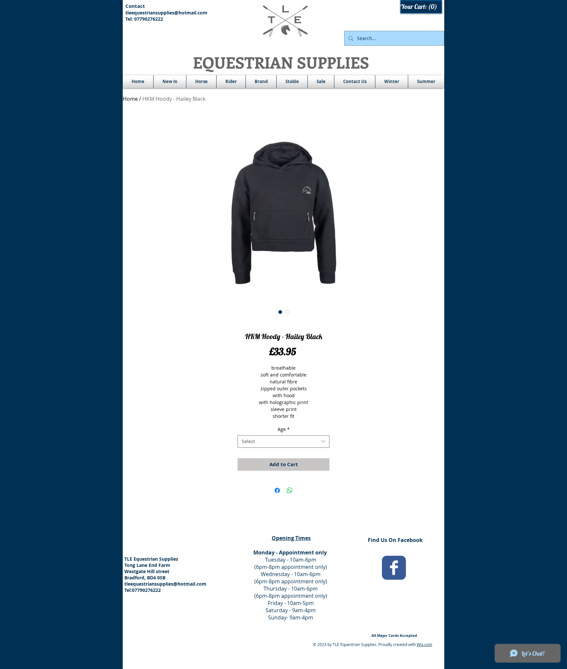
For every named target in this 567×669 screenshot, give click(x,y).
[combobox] (283, 441)
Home (130, 98)
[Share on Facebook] (277, 490)
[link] (421, 7)
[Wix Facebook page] (394, 568)
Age (284, 429)
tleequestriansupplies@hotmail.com (166, 13)
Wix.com (424, 644)
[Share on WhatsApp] (290, 490)
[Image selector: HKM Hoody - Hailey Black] (280, 312)
